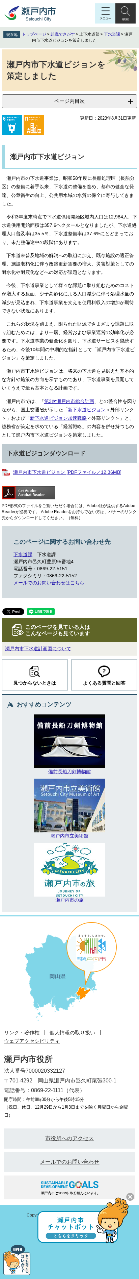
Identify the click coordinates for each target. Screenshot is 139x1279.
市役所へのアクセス (69, 1138)
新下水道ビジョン (87, 409)
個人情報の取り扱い (72, 1032)
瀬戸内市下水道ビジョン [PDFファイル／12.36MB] (67, 472)
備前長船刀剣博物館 (69, 771)
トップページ (34, 34)
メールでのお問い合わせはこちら (48, 582)
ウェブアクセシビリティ (32, 1041)
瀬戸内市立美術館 (69, 835)
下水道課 (112, 34)
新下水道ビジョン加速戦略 (58, 418)
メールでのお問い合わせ (69, 1162)
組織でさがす (63, 34)
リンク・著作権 (21, 1032)
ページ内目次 (69, 101)
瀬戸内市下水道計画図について (38, 648)
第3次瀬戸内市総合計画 (69, 401)
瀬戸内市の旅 (69, 900)
